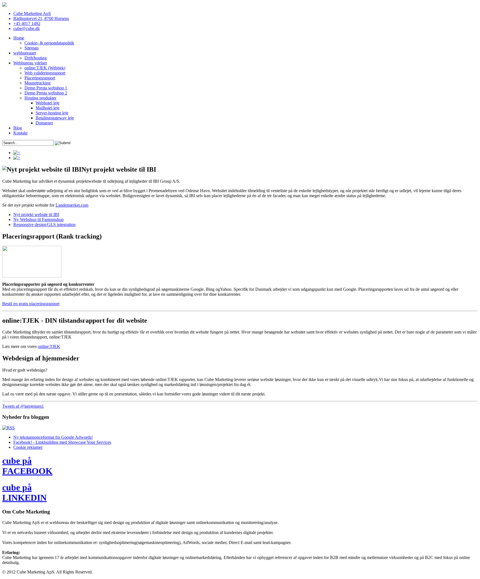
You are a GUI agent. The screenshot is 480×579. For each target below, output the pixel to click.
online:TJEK (49, 346)
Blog (17, 128)
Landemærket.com (72, 205)
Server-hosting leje (52, 113)
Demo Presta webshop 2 (45, 93)
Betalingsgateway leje (55, 118)
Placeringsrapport (39, 78)
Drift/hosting (35, 58)
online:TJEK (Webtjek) (44, 68)
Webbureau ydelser (30, 63)
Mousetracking (37, 83)
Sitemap (31, 48)
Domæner (44, 123)
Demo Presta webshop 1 (45, 88)
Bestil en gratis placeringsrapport (30, 303)
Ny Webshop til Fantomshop (38, 219)
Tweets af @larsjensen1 (23, 406)
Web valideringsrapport (44, 73)
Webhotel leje (47, 103)
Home (18, 38)
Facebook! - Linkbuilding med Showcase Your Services (62, 442)
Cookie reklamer (27, 447)
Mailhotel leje (47, 108)
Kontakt (20, 133)
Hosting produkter (40, 98)
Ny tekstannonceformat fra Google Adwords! (53, 437)
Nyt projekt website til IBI (36, 214)
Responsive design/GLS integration (44, 224)
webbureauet (24, 53)
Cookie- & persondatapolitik (49, 43)
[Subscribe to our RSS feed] (8, 427)
